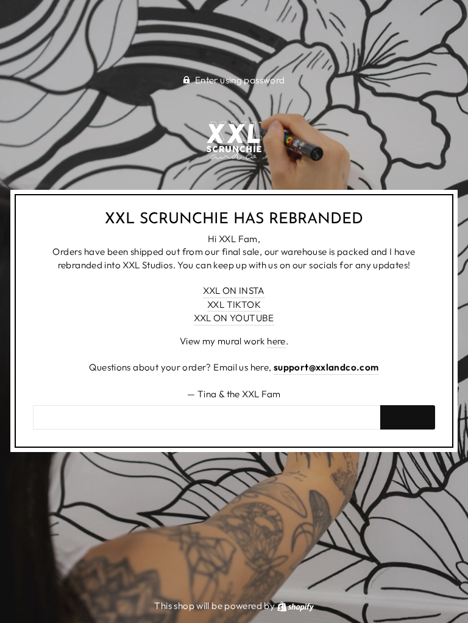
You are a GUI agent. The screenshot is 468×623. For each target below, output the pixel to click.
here (276, 341)
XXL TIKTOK (234, 304)
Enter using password (240, 80)
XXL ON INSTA (234, 290)
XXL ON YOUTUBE (234, 318)
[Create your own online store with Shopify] (295, 605)
